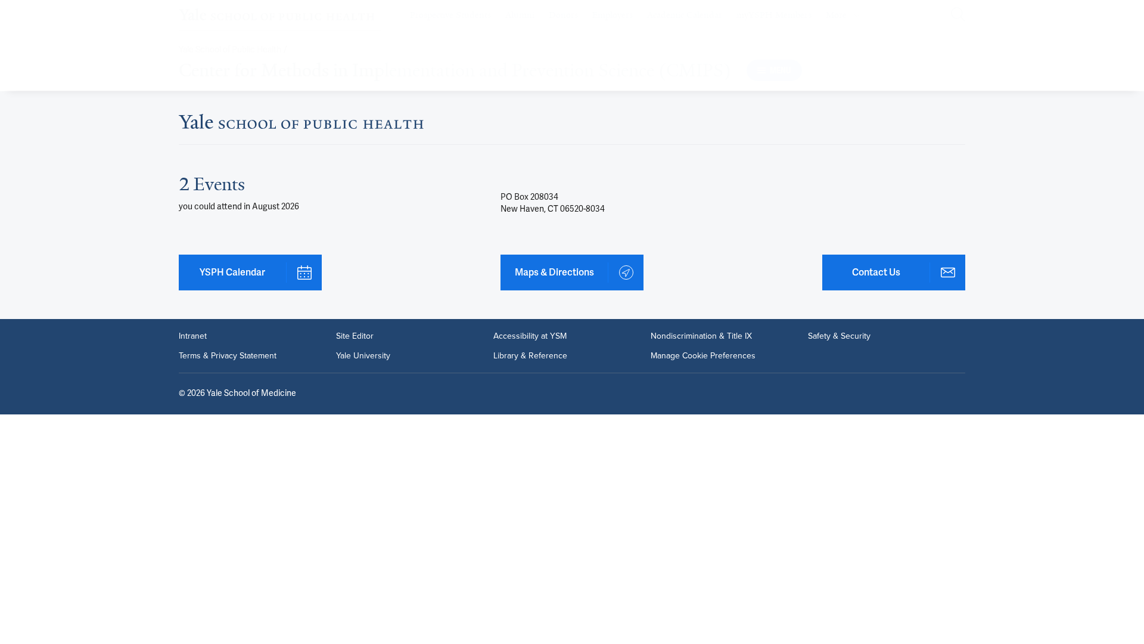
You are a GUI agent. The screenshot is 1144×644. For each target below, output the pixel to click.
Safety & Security (839, 335)
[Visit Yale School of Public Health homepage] (301, 125)
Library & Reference (530, 355)
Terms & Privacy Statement (227, 355)
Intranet (193, 335)
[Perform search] (958, 15)
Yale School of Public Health (230, 50)
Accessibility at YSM (530, 335)
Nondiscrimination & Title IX (701, 335)
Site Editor (355, 335)
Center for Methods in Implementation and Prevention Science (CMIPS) (455, 70)
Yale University (363, 355)
